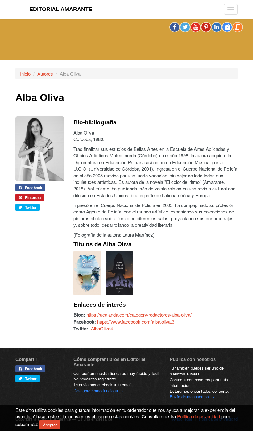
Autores (45, 73)
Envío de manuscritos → (192, 397)
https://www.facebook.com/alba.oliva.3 (135, 321)
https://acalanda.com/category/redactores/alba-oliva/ (139, 314)
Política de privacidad (198, 416)
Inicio (25, 73)
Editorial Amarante (60, 9)
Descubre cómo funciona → (98, 390)
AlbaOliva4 (102, 328)
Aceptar (50, 425)
